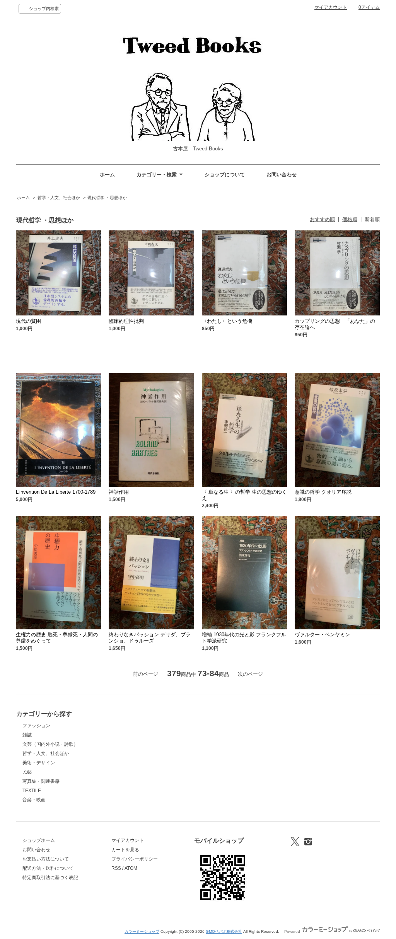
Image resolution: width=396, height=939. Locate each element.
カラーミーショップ (142, 931)
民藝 (27, 772)
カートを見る (125, 849)
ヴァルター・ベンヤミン (322, 634)
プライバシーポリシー (134, 859)
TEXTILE (31, 790)
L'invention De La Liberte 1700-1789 (56, 492)
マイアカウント (330, 7)
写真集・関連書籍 (41, 781)
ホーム (107, 174)
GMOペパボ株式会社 (224, 931)
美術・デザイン (38, 762)
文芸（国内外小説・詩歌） (50, 744)
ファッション (36, 725)
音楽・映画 (34, 800)
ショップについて (225, 174)
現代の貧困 (28, 321)
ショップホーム (38, 840)
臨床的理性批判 (126, 321)
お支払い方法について (45, 859)
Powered (292, 931)
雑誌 (27, 735)
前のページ (145, 674)
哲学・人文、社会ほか (59, 197)
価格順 (349, 219)
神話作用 (119, 492)
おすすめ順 (322, 219)
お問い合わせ (281, 174)
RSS (116, 868)
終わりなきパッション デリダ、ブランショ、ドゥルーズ (150, 638)
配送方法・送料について (47, 868)
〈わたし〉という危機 (227, 321)
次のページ (250, 674)
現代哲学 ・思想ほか (107, 197)
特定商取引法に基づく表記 (50, 877)
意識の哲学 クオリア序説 (323, 492)
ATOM (131, 868)
